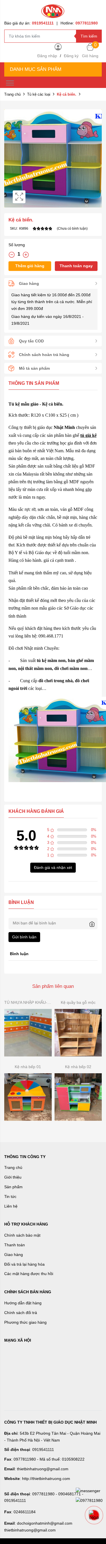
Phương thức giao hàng (25, 1322)
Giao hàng (13, 1254)
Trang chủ (12, 94)
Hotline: (79, 23)
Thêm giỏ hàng (29, 266)
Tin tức (10, 1196)
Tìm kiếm (89, 36)
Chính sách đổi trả (20, 1312)
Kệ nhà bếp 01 (28, 1066)
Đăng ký (71, 56)
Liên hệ (11, 1206)
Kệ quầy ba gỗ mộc (78, 1002)
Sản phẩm (13, 1187)
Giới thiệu (12, 1177)
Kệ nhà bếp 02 (78, 1066)
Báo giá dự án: (29, 23)
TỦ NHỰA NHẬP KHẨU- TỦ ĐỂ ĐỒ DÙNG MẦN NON (28, 1002)
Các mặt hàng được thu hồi (28, 1273)
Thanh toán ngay (76, 266)
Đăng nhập (47, 56)
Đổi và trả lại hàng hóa (24, 1264)
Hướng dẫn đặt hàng (23, 1303)
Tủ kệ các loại (38, 94)
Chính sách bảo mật (22, 1235)
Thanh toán (14, 1245)
